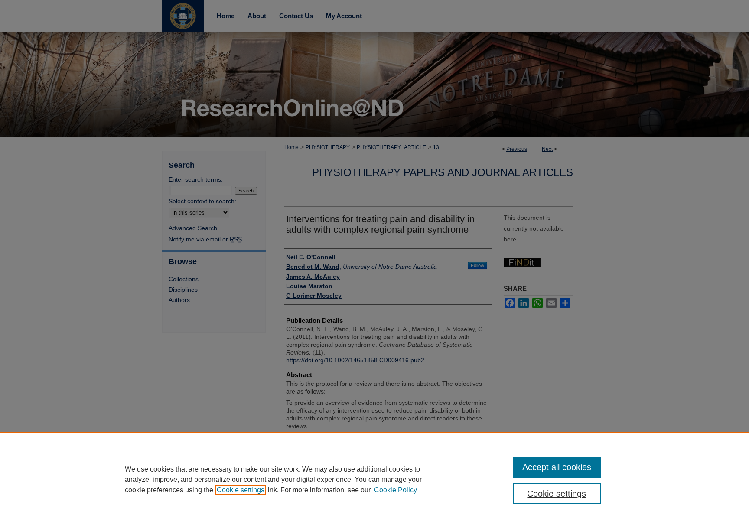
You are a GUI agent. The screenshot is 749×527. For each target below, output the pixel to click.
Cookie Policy (395, 490)
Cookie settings (240, 490)
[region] (374, 479)
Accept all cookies (556, 467)
